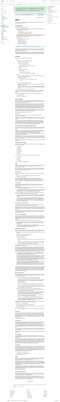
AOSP (15, 17)
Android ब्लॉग (28, 393)
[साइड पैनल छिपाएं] (8, 400)
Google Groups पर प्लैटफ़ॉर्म (29, 395)
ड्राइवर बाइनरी (11, 396)
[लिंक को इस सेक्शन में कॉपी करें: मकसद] (18, 163)
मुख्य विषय (13, 4)
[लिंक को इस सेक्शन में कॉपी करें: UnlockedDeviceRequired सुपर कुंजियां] (26, 214)
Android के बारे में (12, 400)
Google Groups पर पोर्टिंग (29, 397)
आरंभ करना (6, 4)
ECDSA (17, 74)
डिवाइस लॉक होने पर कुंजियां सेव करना (28, 226)
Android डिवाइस (26, 4)
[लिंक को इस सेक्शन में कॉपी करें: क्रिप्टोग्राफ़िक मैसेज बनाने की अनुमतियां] (27, 142)
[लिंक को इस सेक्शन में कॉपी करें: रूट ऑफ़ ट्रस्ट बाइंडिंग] (21, 334)
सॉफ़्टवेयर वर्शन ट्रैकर (45, 396)
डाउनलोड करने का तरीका (12, 393)
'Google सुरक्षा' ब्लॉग (29, 394)
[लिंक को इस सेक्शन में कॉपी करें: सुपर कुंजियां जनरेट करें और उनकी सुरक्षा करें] (26, 228)
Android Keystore (20, 22)
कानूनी (17, 400)
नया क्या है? (2, 4)
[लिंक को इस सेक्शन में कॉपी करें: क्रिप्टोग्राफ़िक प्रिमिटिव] (23, 26)
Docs (17, 17)
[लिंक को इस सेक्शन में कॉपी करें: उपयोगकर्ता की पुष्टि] (21, 182)
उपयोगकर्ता (17, 220)
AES (17, 81)
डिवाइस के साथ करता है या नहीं (19, 4)
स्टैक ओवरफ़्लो (44, 395)
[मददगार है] (43, 17)
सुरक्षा (9, 4)
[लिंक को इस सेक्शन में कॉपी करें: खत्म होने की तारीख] (21, 320)
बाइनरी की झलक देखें (12, 394)
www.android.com (45, 393)
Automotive (31, 4)
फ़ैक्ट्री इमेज (11, 395)
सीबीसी (19, 84)
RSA (17, 59)
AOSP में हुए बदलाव (36, 10)
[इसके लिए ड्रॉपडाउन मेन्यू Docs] (8, 1)
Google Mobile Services (46, 394)
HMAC (17, 89)
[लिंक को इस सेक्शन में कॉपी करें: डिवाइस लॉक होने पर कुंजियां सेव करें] (24, 272)
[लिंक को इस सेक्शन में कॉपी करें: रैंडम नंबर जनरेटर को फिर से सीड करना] (26, 371)
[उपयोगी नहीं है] (44, 17)
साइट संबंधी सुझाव (25, 400)
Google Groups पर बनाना (29, 396)
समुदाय (15, 400)
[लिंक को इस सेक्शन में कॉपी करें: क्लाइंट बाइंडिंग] (20, 311)
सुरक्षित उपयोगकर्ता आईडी (36, 189)
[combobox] (45, 0)
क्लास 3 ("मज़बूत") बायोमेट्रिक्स (26, 255)
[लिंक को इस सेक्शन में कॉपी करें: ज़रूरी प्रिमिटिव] (20, 56)
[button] (4, 11)
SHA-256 (19, 89)
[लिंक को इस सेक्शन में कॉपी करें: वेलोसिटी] (18, 356)
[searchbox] (5, 6)
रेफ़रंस (35, 4)
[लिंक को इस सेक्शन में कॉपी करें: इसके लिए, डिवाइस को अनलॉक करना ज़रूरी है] (29, 203)
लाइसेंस (19, 400)
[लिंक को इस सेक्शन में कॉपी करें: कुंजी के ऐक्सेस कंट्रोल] (23, 99)
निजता (21, 400)
